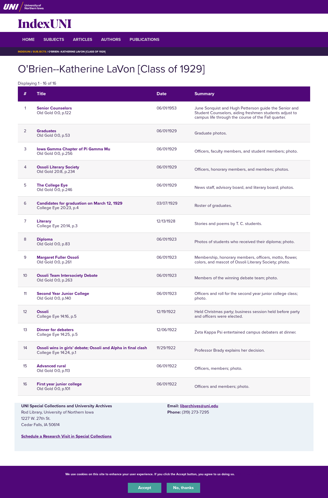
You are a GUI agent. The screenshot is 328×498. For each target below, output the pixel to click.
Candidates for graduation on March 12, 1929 (79, 203)
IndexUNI (44, 23)
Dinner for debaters (55, 329)
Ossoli (43, 311)
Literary (44, 221)
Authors (111, 39)
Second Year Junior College (63, 293)
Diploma (45, 239)
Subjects (54, 39)
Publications (144, 39)
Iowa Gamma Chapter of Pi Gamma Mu (73, 149)
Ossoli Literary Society (58, 167)
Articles (82, 39)
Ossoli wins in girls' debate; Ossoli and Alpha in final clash (92, 347)
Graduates (46, 130)
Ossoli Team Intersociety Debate (67, 275)
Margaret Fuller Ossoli (58, 257)
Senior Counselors (54, 108)
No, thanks (183, 487)
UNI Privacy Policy (250, 474)
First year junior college (59, 384)
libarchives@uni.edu (199, 405)
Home (28, 39)
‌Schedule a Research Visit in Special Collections (66, 436)
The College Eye (52, 185)
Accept (144, 487)
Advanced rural (51, 366)
